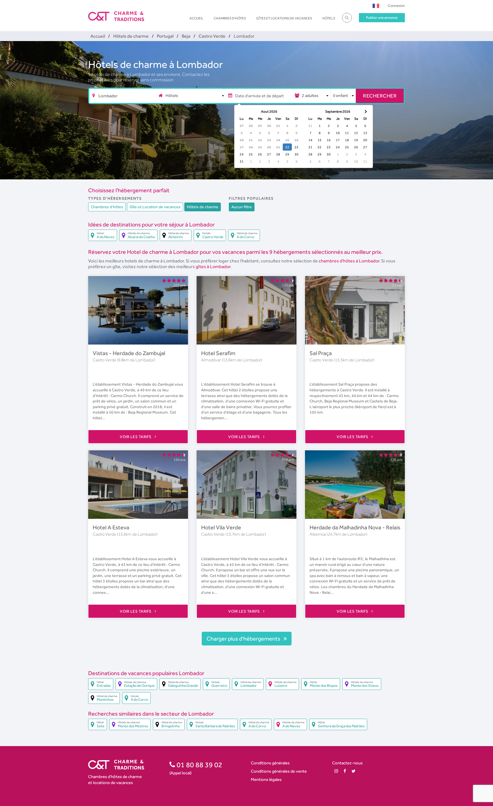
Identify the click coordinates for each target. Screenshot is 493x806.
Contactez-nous (347, 762)
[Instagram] (336, 771)
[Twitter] (353, 771)
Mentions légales (266, 779)
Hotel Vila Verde (221, 527)
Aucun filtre (241, 206)
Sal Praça (321, 353)
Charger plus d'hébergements (244, 638)
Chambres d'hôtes (230, 18)
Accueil (196, 18)
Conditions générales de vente (279, 771)
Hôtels (328, 18)
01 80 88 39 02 (198, 765)
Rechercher (380, 96)
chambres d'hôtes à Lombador (349, 261)
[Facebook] (344, 771)
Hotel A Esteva (111, 527)
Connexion (396, 5)
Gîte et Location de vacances (155, 206)
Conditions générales (270, 762)
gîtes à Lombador (213, 266)
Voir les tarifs (136, 436)
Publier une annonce (382, 17)
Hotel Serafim (218, 353)
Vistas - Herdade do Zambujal (129, 353)
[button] (376, 5)
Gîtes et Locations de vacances (284, 18)
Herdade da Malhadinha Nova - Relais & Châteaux (370, 527)
